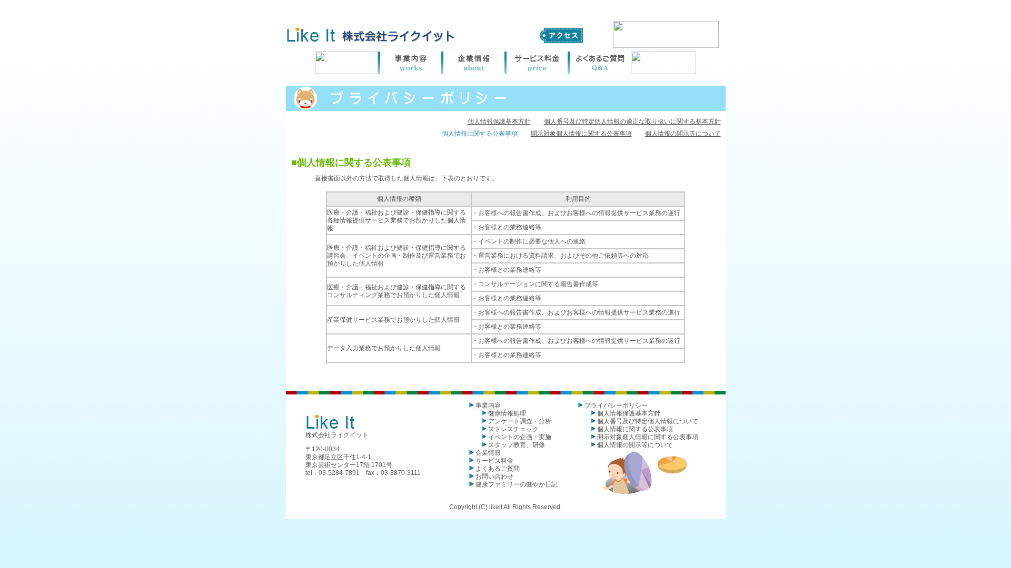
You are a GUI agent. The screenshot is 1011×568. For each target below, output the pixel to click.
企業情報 (488, 453)
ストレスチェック (513, 429)
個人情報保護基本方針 (499, 121)
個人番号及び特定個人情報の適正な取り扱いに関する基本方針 (632, 121)
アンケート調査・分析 (519, 421)
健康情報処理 (507, 413)
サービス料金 (494, 461)
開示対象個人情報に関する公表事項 (581, 133)
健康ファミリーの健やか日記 (516, 484)
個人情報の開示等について (683, 133)
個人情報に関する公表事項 (635, 429)
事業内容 (488, 405)
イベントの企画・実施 (519, 437)
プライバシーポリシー (616, 405)
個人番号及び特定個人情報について (647, 421)
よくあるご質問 (497, 468)
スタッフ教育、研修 (516, 445)
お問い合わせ (494, 476)
